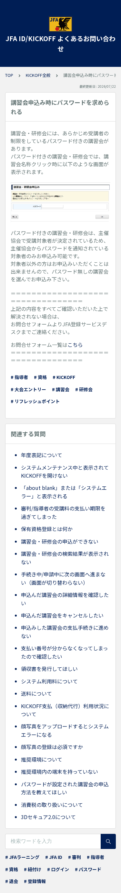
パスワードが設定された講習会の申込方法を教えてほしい (65, 788)
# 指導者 (19, 377)
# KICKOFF (64, 377)
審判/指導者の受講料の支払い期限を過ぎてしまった (63, 512)
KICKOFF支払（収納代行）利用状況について (65, 710)
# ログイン (58, 869)
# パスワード (88, 869)
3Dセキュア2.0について (48, 817)
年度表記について (41, 455)
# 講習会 (60, 389)
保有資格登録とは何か (47, 529)
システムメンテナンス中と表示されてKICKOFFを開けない (65, 472)
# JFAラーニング (22, 857)
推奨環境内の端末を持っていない (59, 771)
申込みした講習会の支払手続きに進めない (65, 632)
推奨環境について (41, 759)
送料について (36, 693)
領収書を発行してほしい (49, 668)
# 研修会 (84, 389)
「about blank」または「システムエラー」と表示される (64, 492)
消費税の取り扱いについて (52, 804)
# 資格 (40, 377)
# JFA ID (53, 857)
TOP (9, 75)
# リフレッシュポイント (35, 401)
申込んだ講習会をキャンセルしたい (62, 615)
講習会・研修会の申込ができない (59, 541)
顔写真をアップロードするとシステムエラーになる (65, 730)
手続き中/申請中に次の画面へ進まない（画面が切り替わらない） (63, 578)
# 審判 (74, 857)
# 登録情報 (35, 881)
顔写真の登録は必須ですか (52, 747)
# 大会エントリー (28, 389)
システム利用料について (49, 681)
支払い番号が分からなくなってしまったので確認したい (64, 652)
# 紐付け (32, 869)
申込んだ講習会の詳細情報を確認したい (65, 599)
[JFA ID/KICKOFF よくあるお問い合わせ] (60, 24)
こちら (75, 344)
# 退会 (11, 881)
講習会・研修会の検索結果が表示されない (65, 558)
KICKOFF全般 (38, 75)
